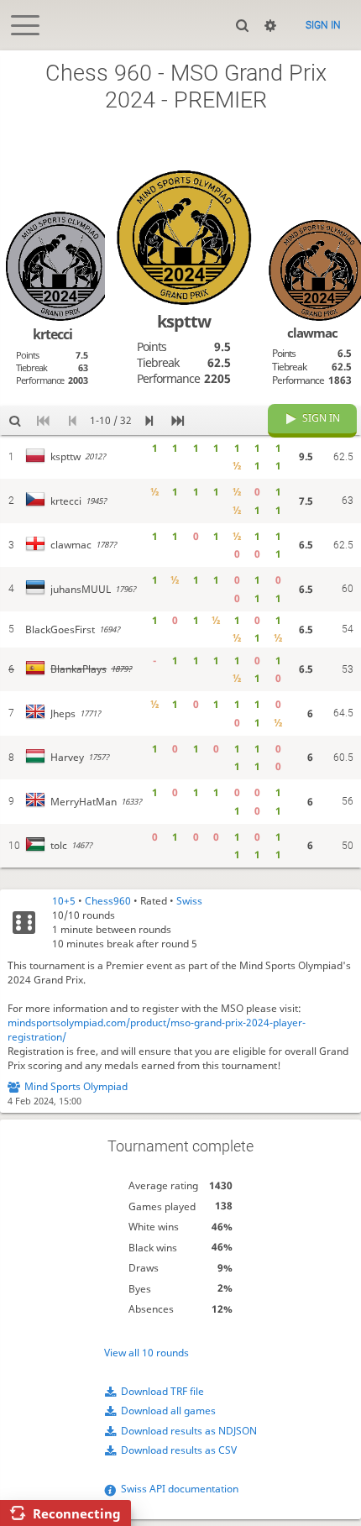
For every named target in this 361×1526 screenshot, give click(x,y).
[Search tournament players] (14, 420)
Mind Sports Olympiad (76, 1086)
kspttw (184, 321)
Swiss (189, 901)
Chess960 (108, 901)
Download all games (168, 1410)
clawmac (312, 332)
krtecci (52, 334)
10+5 (64, 901)
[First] (44, 420)
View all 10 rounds (146, 1352)
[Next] (149, 420)
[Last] (177, 420)
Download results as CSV (179, 1450)
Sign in (323, 25)
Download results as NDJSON (189, 1431)
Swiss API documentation (179, 1488)
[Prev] (72, 420)
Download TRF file (162, 1391)
